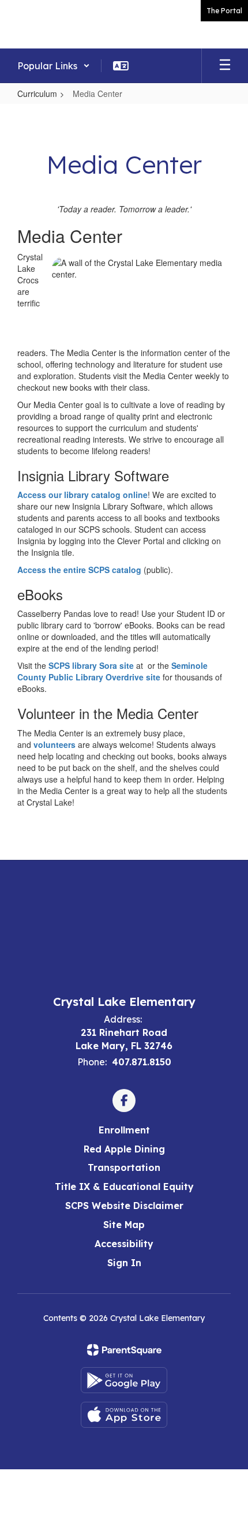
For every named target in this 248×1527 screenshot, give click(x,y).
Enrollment (124, 1130)
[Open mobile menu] (225, 65)
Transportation (124, 1167)
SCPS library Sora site (91, 665)
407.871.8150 (141, 1062)
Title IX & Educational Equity (124, 1186)
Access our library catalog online (82, 494)
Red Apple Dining (124, 1149)
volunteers (54, 744)
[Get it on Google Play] (124, 1380)
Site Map (124, 1224)
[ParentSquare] (124, 1349)
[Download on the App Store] (124, 1415)
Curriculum (37, 93)
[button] (54, 65)
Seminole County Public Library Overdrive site (112, 671)
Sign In (124, 1262)
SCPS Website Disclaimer (124, 1205)
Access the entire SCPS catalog (79, 569)
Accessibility (124, 1243)
